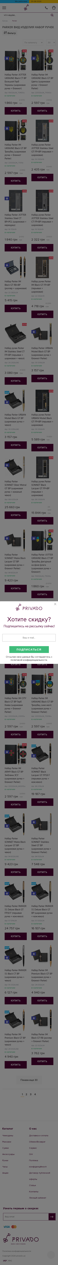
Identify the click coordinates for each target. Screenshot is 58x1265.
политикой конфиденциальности (29, 660)
